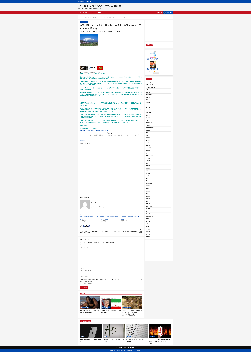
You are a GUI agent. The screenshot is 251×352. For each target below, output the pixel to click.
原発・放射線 (148, 112)
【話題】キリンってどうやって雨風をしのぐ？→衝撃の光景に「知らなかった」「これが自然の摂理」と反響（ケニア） (132, 312)
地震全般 (148, 125)
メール (82, 268)
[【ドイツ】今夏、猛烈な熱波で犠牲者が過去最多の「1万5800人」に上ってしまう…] (160, 331)
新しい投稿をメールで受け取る (87, 283)
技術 (147, 153)
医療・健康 (148, 104)
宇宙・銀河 (148, 140)
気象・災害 (148, 165)
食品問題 (148, 236)
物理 (147, 178)
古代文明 (148, 115)
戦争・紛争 (148, 150)
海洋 (147, 170)
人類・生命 (148, 92)
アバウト (85, 12)
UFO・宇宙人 (148, 82)
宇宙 (147, 135)
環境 (147, 180)
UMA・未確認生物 (149, 84)
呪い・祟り (148, 117)
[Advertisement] (111, 57)
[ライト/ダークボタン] (158, 12)
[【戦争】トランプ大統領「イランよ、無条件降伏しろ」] (111, 302)
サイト (81, 274)
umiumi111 (83, 343)
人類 (147, 89)
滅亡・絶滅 (148, 173)
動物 (147, 99)
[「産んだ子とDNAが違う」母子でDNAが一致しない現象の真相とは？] (90, 302)
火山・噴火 (148, 175)
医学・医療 (148, 102)
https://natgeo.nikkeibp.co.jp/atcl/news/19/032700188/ (94, 130)
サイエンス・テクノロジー (151, 87)
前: (94, 231)
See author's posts (97, 206)
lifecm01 (83, 31)
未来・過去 (148, 158)
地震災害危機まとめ (83, 22)
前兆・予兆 (148, 97)
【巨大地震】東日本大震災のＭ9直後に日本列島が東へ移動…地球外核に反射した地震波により (130, 218)
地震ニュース (149, 122)
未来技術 (148, 160)
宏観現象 (148, 142)
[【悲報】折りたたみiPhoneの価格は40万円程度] (91, 331)
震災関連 (148, 234)
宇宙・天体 (148, 137)
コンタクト (98, 12)
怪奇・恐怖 (148, 145)
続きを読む (82, 140)
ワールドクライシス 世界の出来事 (99, 6)
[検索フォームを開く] (161, 12)
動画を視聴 (169, 12)
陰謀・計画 (148, 231)
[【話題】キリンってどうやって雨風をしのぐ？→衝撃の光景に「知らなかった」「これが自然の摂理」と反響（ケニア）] (132, 302)
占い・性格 (148, 107)
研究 (147, 193)
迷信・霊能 (148, 221)
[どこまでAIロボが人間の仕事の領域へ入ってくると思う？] (114, 331)
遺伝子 (147, 226)
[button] (81, 226)
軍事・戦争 (148, 218)
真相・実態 (148, 191)
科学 (147, 201)
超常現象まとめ (149, 216)
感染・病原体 (148, 147)
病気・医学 (148, 188)
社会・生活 (148, 196)
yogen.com (152, 343)
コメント (82, 244)
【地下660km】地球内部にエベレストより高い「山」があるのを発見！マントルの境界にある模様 (89, 218)
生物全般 (148, 185)
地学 (147, 120)
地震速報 (148, 130)
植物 (147, 163)
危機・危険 (148, 110)
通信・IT (147, 223)
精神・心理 (148, 203)
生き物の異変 (149, 183)
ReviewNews (129, 350)
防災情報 (148, 229)
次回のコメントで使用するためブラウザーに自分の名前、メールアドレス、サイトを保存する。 (100, 279)
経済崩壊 (148, 208)
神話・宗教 (148, 198)
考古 (147, 211)
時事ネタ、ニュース (150, 155)
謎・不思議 (148, 213)
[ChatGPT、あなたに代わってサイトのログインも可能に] (137, 331)
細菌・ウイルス (149, 206)
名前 (81, 262)
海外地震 (148, 168)
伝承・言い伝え (149, 94)
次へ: (128, 231)
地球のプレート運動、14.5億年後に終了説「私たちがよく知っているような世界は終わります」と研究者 (109, 218)
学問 (147, 132)
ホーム (79, 12)
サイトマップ (91, 12)
